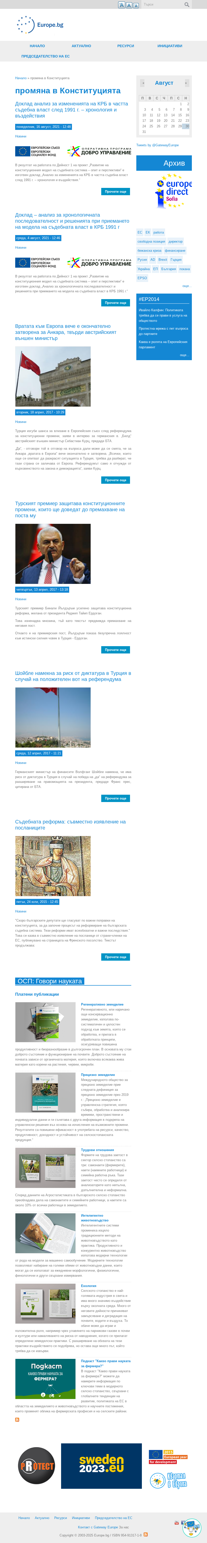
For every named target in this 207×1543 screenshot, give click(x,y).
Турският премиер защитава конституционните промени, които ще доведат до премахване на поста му (70, 509)
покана (184, 269)
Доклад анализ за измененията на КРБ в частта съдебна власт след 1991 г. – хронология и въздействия (71, 110)
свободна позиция (151, 241)
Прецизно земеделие (98, 1075)
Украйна (144, 269)
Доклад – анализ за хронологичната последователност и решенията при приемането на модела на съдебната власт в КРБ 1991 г (72, 221)
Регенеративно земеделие (102, 1004)
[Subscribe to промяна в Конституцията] (73, 1420)
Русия (142, 260)
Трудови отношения (97, 1150)
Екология (88, 1286)
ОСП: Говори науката (50, 981)
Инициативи (170, 46)
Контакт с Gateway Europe (98, 1527)
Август (164, 83)
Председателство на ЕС (45, 56)
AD (152, 260)
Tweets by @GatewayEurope (157, 145)
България (168, 269)
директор (176, 241)
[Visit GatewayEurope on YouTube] (177, 1523)
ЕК (148, 232)
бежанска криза (149, 250)
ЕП (155, 269)
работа (158, 232)
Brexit (163, 260)
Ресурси (125, 46)
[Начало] (73, 25)
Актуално (81, 46)
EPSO (142, 278)
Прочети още (117, 192)
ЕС (140, 232)
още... (187, 286)
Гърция (176, 260)
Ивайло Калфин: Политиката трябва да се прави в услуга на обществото (163, 315)
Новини (20, 136)
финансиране (175, 250)
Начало (37, 46)
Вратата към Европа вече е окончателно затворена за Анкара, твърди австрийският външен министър (65, 332)
